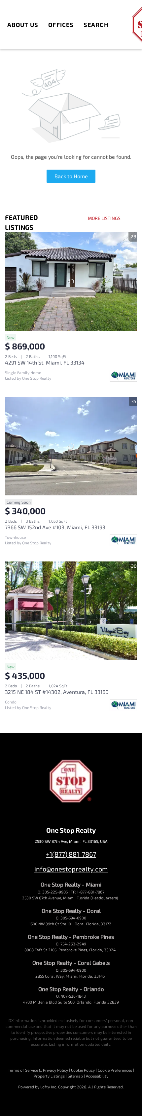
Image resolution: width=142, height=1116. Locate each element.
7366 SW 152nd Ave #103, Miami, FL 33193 (55, 527)
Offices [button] (61, 24)
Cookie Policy (83, 1070)
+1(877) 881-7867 (71, 854)
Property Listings (49, 1076)
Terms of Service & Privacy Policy (38, 1070)
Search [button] (96, 24)
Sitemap (75, 1076)
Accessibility (97, 1076)
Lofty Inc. (48, 1086)
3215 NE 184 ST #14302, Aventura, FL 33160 (57, 692)
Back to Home (71, 176)
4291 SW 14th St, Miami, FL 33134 (45, 362)
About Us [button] (23, 24)
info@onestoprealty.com (71, 869)
